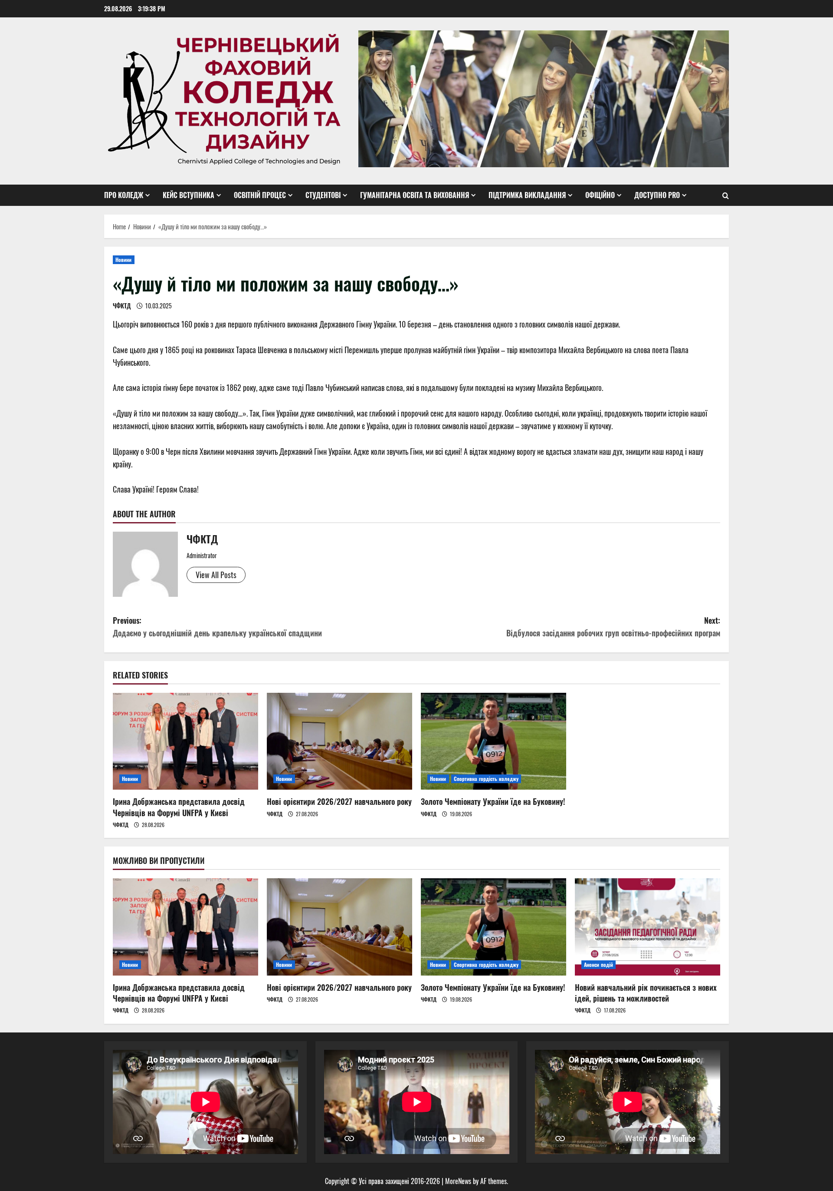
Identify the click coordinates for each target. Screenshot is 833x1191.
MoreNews (458, 1181)
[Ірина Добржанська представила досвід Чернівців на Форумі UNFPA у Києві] (185, 741)
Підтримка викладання (527, 195)
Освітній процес (260, 195)
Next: (613, 627)
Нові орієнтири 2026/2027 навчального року (339, 801)
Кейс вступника (188, 195)
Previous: (217, 627)
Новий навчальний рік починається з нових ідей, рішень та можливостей (646, 993)
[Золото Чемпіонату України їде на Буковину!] (493, 741)
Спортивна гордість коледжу (486, 778)
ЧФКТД (122, 305)
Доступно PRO (657, 195)
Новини (123, 259)
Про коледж (123, 195)
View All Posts (216, 574)
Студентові (323, 195)
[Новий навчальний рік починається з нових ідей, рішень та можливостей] (647, 926)
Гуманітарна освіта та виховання (414, 195)
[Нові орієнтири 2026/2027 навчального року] (339, 741)
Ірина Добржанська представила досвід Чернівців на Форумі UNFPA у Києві (179, 807)
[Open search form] (725, 195)
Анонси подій (598, 964)
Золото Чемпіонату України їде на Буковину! (493, 801)
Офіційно (600, 195)
